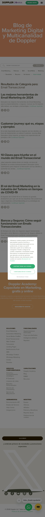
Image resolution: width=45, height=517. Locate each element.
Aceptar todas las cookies (22, 266)
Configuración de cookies (22, 271)
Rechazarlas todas (22, 277)
